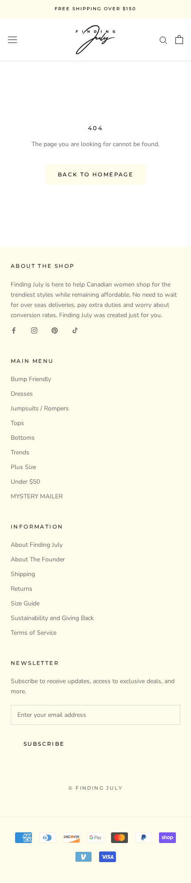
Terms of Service (33, 632)
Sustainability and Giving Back (52, 618)
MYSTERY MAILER (37, 496)
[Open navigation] (12, 39)
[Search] (163, 40)
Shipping (23, 574)
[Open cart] (179, 39)
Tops (17, 423)
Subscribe (44, 743)
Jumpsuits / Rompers (40, 408)
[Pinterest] (55, 330)
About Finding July (37, 545)
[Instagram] (34, 330)
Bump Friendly (31, 379)
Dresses (22, 394)
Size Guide (25, 603)
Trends (20, 452)
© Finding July (95, 788)
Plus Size (23, 467)
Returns (21, 589)
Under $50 (25, 481)
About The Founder (38, 559)
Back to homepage (95, 174)
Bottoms (23, 438)
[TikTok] (75, 330)
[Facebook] (14, 330)
